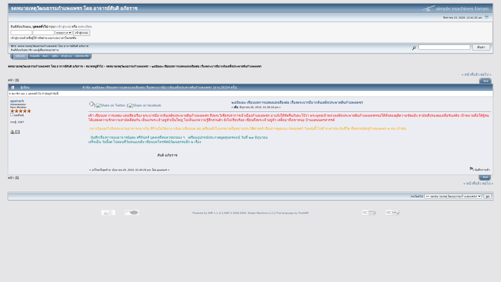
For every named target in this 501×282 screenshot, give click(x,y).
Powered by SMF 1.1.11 (207, 213)
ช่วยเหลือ (34, 56)
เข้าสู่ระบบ (64, 26)
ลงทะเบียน (85, 26)
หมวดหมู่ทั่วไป (94, 66)
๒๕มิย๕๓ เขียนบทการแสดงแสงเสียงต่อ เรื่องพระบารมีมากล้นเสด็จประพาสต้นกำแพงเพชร (206, 66)
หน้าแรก (20, 56)
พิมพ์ (486, 81)
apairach (17, 101)
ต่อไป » (485, 75)
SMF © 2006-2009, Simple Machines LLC (249, 213)
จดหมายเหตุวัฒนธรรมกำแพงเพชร (127, 66)
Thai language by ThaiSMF (292, 213)
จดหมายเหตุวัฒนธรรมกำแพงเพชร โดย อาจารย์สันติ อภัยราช (45, 66)
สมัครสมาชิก (81, 56)
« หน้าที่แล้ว (470, 75)
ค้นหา (46, 56)
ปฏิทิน (55, 56)
